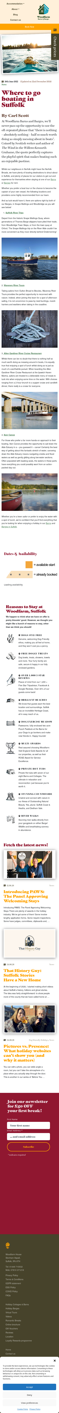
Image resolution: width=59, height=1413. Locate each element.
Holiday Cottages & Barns (17, 1304)
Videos (9, 1316)
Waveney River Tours (14, 285)
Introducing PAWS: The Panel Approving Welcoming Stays (26, 896)
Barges (7, 182)
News (4, 84)
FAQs (8, 1295)
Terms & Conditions (14, 1279)
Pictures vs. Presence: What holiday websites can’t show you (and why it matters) (27, 1053)
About (15, 9)
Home (8, 1349)
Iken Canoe (9, 434)
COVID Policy (12, 1291)
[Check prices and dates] (55, 30)
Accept (29, 1387)
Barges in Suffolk (9, 526)
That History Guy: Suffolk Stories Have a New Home (22, 974)
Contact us (15, 19)
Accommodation (15, 3)
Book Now (29, 26)
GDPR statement (13, 1283)
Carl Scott (18, 115)
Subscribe (28, 1146)
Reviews (9, 1332)
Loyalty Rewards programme (19, 1340)
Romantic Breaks (13, 1320)
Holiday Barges (12, 1308)
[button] (54, 1360)
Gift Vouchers (12, 1328)
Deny (29, 1394)
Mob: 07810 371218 (15, 1270)
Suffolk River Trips (14, 212)
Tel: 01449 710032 (14, 1266)
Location (9, 1336)
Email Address (14, 1130)
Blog (15, 14)
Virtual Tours (11, 1312)
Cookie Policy (22, 1409)
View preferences (29, 1402)
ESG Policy (11, 1287)
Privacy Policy (35, 1409)
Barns (53, 179)
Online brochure (13, 1324)
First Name (12, 1119)
